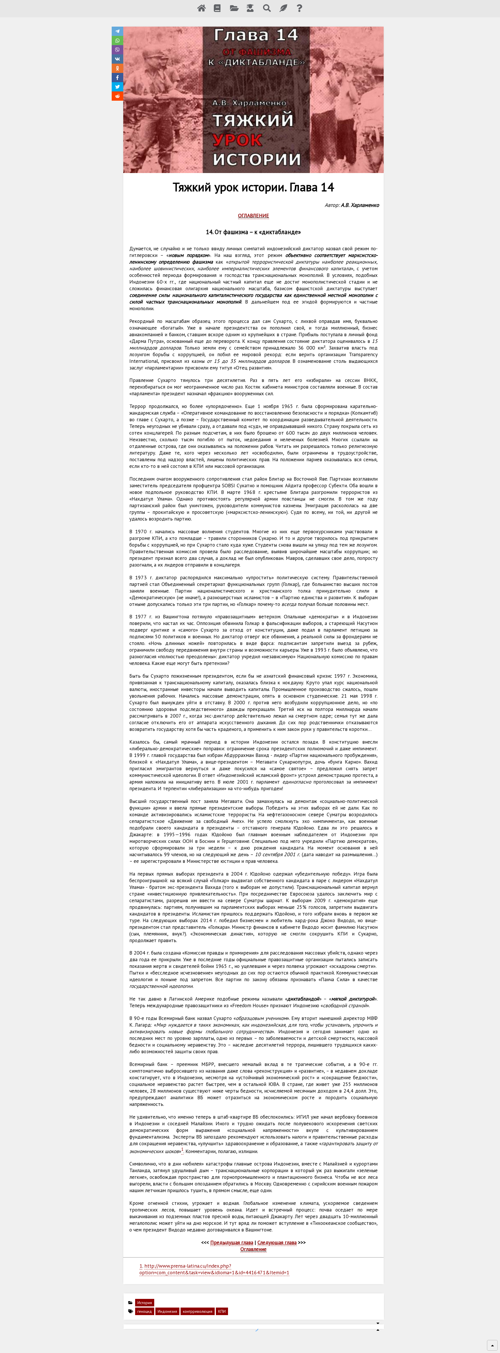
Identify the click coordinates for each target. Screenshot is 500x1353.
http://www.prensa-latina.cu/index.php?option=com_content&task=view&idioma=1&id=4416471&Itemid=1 (214, 1269)
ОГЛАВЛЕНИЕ (253, 215)
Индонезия (167, 1311)
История (144, 1302)
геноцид (144, 1311)
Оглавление (253, 1249)
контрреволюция (197, 1311)
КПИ (222, 1311)
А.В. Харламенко (360, 204)
